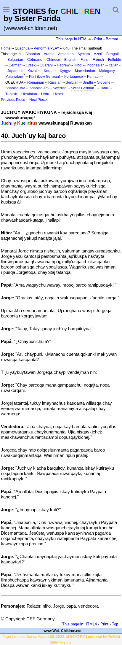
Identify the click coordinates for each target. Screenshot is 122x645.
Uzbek (58, 94)
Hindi (78, 65)
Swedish (60, 88)
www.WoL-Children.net (62, 631)
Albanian (32, 54)
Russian (55, 82)
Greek (31, 65)
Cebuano (34, 60)
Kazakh (34, 71)
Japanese (15, 71)
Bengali (112, 54)
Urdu (45, 94)
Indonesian (95, 65)
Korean (50, 71)
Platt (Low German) (44, 76)
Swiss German (82, 88)
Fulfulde (114, 60)
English (70, 60)
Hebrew (63, 65)
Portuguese (73, 76)
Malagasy (107, 71)
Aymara (84, 54)
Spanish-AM (15, 88)
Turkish (11, 94)
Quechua (22, 48)
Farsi (85, 60)
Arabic (49, 54)
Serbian (72, 82)
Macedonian (85, 71)
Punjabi (93, 76)
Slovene (103, 82)
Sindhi (88, 82)
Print (98, 39)
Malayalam (14, 76)
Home (6, 48)
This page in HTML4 (73, 39)
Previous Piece (13, 100)
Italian (113, 65)
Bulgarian (15, 60)
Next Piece (38, 100)
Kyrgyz (65, 71)
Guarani (46, 65)
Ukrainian (29, 94)
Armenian (66, 54)
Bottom (112, 39)
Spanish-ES (39, 88)
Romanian (35, 82)
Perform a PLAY (46, 48)
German (15, 65)
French (98, 60)
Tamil (104, 88)
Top (115, 624)
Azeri (98, 54)
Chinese (53, 60)
